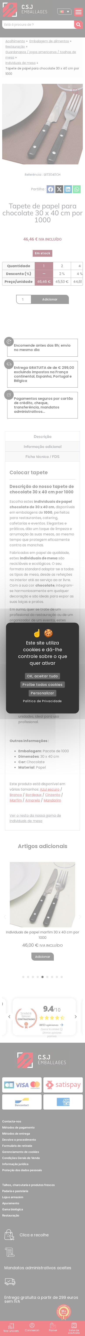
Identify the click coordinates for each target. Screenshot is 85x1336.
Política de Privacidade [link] (42, 701)
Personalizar (42, 693)
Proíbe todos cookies (42, 684)
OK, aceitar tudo (42, 676)
